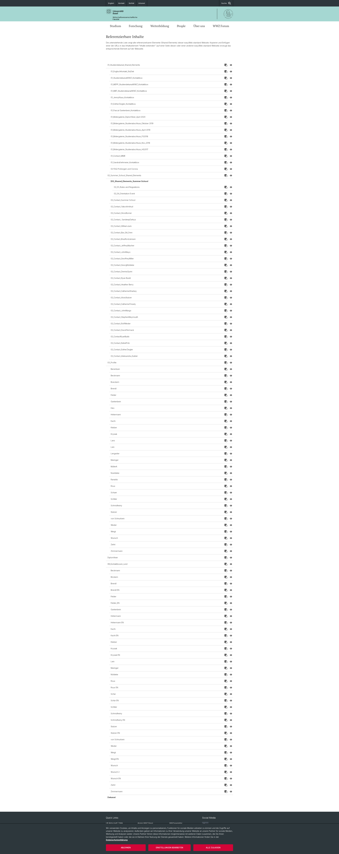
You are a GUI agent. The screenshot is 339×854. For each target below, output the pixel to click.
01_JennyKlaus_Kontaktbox (122, 97)
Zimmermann (116, 551)
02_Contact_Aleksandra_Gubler (124, 356)
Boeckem (115, 382)
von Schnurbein (117, 518)
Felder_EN (115, 603)
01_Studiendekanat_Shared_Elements (124, 65)
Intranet (142, 3)
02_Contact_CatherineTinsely (123, 304)
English (111, 3)
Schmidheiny (116, 505)
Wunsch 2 (115, 772)
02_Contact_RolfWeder (121, 323)
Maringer (115, 460)
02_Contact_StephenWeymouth (124, 317)
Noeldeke (115, 473)
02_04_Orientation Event (124, 193)
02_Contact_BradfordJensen (123, 239)
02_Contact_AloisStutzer (121, 297)
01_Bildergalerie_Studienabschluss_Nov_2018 (130, 143)
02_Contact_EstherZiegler (122, 349)
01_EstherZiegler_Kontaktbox (123, 104)
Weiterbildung (159, 26)
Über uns (199, 26)
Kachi (113, 421)
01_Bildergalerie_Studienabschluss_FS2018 (129, 136)
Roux (113, 486)
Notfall (131, 3)
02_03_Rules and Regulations (127, 187)
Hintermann (116, 414)
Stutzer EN (115, 733)
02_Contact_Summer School (123, 200)
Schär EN (115, 700)
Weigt (113, 531)
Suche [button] (224, 3)
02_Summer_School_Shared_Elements (124, 175)
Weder (114, 525)
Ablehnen (126, 847)
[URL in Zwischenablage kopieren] (226, 65)
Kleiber (114, 427)
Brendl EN (115, 590)
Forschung (135, 26)
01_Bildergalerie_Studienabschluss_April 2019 (130, 130)
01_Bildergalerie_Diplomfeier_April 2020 (128, 117)
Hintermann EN (117, 622)
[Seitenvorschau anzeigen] (231, 65)
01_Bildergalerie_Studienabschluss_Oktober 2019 (132, 123)
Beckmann (115, 375)
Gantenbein (116, 401)
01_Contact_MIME (118, 156)
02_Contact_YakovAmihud (122, 206)
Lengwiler (115, 453)
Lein (112, 447)
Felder (113, 395)
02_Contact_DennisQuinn (121, 271)
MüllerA (114, 466)
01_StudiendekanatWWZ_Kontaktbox (126, 78)
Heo (112, 408)
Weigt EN (115, 759)
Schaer (114, 492)
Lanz (113, 440)
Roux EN (114, 687)
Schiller (114, 499)
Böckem (114, 577)
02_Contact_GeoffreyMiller (122, 258)
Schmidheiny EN (118, 720)
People (181, 26)
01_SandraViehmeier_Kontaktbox (125, 162)
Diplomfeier (113, 557)
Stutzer (114, 512)
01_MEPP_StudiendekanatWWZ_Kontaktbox (129, 84)
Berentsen (115, 369)
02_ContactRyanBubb (120, 336)
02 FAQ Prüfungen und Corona (124, 169)
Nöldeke (114, 674)
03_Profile (112, 362)
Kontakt (121, 3)
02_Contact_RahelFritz (120, 343)
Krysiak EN (115, 655)
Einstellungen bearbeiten (169, 847)
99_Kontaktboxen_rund (117, 564)
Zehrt (113, 544)
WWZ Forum (221, 26)
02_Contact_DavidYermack (122, 330)
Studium (115, 26)
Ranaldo (114, 479)
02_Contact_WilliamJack (121, 226)
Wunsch (114, 538)
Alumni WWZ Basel (145, 823)
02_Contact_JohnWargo (121, 310)
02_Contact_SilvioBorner (121, 213)
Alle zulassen (213, 847)
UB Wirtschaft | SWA (114, 823)
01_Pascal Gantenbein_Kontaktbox (125, 110)
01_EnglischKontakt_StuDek (122, 71)
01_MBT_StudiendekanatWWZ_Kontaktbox (129, 91)
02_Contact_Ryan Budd (121, 278)
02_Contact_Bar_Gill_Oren (121, 232)
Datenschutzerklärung (117, 840)
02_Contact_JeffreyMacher (122, 245)
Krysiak (114, 434)
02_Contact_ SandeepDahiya (123, 219)
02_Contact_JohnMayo (120, 252)
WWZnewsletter (175, 823)
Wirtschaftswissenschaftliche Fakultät (125, 18)
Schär (113, 694)
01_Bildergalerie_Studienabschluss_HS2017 (129, 149)
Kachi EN (114, 635)
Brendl (113, 388)
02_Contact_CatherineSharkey (124, 291)
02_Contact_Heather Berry (122, 284)
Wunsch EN (116, 778)
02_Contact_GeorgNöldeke (122, 265)
